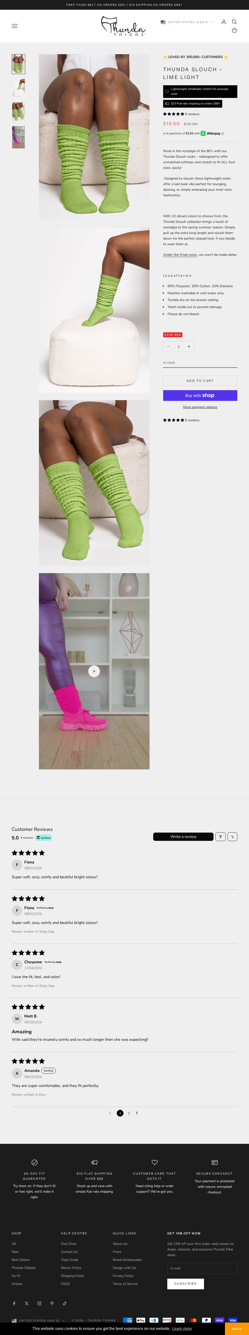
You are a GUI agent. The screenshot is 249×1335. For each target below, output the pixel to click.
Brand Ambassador (127, 1259)
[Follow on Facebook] (14, 1303)
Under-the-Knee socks (180, 254)
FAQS (65, 1284)
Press (117, 1251)
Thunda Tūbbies (24, 1268)
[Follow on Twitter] (26, 1303)
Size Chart (68, 1243)
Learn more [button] (182, 1328)
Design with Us (124, 1268)
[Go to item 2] (18, 88)
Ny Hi (16, 1276)
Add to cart (200, 381)
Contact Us (69, 1251)
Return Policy (71, 1268)
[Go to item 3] (18, 112)
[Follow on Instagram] (39, 1303)
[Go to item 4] (18, 137)
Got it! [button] (237, 1329)
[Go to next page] (138, 1113)
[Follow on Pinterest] (52, 1303)
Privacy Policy (123, 1276)
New (15, 1251)
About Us (120, 1243)
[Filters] (220, 836)
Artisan (17, 1284)
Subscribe (185, 1284)
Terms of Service (125, 1284)
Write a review (183, 836)
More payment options (200, 407)
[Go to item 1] (18, 64)
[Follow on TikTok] (64, 1303)
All (14, 1243)
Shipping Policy (72, 1276)
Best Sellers (21, 1259)
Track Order (70, 1259)
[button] (174, 114)
